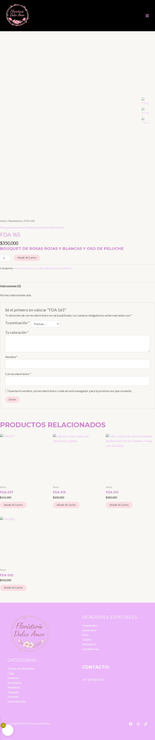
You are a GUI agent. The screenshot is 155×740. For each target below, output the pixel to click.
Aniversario (15, 227)
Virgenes (13, 692)
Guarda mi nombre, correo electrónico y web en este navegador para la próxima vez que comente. (70, 391)
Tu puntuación (17, 323)
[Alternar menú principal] (147, 16)
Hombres (13, 678)
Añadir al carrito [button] (13, 504)
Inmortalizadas (17, 701)
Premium (13, 696)
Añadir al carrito (26, 257)
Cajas (11, 673)
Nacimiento (15, 220)
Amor (3, 227)
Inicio (3, 220)
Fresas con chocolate (21, 668)
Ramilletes (58, 227)
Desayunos (15, 682)
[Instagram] (138, 724)
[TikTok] (145, 724)
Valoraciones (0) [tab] (10, 286)
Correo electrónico (18, 374)
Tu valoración (17, 332)
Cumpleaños (89, 625)
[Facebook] (130, 724)
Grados (29, 227)
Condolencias (90, 649)
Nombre (11, 357)
